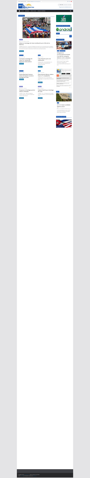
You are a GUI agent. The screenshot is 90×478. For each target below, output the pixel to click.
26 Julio (39, 55)
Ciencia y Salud (33, 10)
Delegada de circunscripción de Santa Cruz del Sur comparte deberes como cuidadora (63, 55)
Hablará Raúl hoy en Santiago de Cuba (46, 90)
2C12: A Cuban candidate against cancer (63, 105)
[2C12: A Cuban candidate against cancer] (64, 97)
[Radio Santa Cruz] (19, 11)
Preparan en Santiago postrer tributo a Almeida (27, 90)
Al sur (22, 10)
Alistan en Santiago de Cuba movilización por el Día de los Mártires (34, 43)
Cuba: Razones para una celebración (44, 59)
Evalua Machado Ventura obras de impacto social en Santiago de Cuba (26, 76)
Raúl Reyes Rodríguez (66, 59)
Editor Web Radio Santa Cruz (66, 108)
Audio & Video (21, 55)
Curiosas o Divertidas (41, 10)
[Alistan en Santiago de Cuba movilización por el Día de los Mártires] (36, 27)
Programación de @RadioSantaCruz (65, 7)
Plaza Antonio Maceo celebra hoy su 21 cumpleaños (45, 75)
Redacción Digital (27, 41)
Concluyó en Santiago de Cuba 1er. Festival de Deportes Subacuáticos (25, 60)
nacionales (27, 10)
